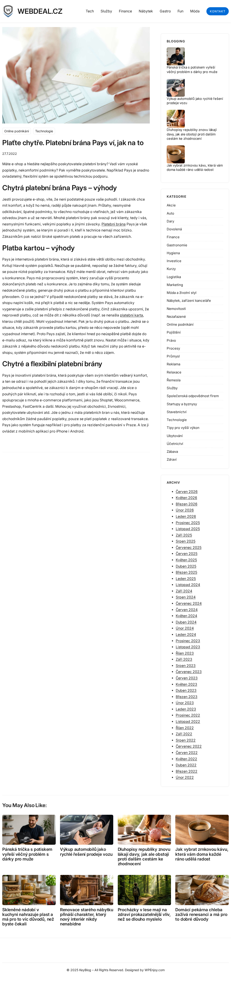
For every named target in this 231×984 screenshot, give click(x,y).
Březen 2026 (186, 504)
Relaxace (174, 372)
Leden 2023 (186, 709)
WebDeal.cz (40, 11)
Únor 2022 (185, 777)
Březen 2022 (186, 771)
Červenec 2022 (189, 746)
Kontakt (217, 11)
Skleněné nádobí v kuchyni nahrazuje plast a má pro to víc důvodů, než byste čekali (28, 917)
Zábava (172, 451)
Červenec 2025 (188, 547)
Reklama (173, 364)
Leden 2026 (186, 516)
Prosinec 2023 (188, 641)
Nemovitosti (176, 309)
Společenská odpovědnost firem (193, 396)
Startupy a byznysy (182, 404)
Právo (171, 340)
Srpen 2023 (186, 666)
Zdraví (172, 459)
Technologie (44, 131)
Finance (173, 237)
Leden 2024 (186, 634)
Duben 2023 (186, 690)
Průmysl (173, 356)
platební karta (131, 315)
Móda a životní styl (181, 293)
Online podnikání (16, 131)
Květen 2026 (186, 498)
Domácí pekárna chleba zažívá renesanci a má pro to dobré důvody (201, 914)
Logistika (174, 277)
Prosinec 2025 (188, 523)
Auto (170, 213)
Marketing (175, 285)
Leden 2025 (186, 579)
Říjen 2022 (185, 728)
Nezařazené (176, 316)
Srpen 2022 (186, 740)
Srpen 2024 (186, 597)
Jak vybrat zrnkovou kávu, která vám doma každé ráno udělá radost (195, 167)
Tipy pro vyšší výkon (183, 428)
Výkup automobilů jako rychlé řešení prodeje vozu (86, 851)
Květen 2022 (186, 759)
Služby (172, 388)
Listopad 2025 (188, 529)
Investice (174, 261)
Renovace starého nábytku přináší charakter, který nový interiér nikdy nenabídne (86, 917)
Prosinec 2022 (188, 715)
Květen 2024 (186, 616)
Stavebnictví (177, 412)
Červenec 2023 (189, 672)
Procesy (173, 348)
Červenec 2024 (189, 603)
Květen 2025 (186, 560)
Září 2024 (184, 591)
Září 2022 (184, 734)
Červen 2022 (187, 753)
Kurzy (171, 269)
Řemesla (173, 380)
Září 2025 (184, 535)
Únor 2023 (185, 703)
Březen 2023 (186, 697)
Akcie (171, 205)
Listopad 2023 (188, 647)
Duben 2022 (186, 765)
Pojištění (174, 332)
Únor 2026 (185, 510)
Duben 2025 (186, 566)
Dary (170, 221)
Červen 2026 (187, 492)
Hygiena (173, 253)
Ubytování (175, 436)
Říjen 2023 (185, 653)
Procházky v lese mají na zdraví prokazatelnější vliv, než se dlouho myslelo (144, 914)
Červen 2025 (186, 553)
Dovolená (174, 229)
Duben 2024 (186, 622)
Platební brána (114, 224)
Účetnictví (175, 444)
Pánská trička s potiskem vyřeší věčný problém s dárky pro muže (192, 69)
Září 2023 (184, 659)
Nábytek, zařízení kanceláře (189, 300)
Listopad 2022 (188, 721)
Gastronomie (177, 245)
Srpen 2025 (185, 541)
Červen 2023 (187, 678)
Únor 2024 (185, 628)
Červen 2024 (187, 610)
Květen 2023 (186, 684)
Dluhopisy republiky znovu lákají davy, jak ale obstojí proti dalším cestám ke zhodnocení (192, 134)
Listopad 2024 (188, 585)
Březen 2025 (186, 572)
